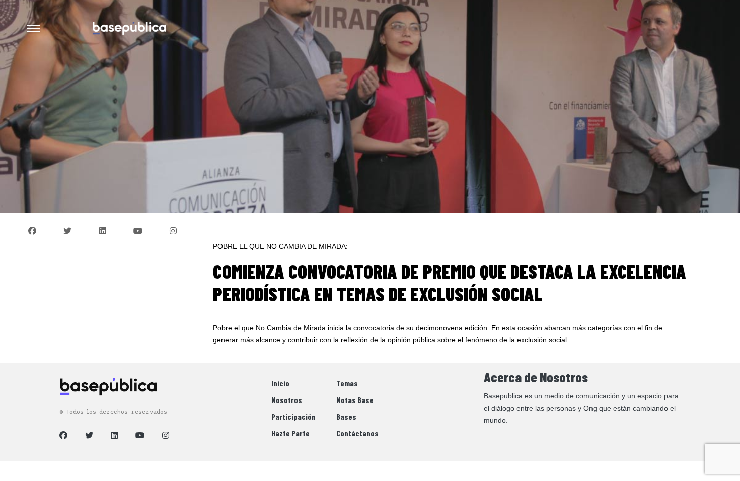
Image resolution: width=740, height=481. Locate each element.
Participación (293, 416)
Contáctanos (357, 433)
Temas (347, 383)
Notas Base (355, 399)
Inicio (280, 383)
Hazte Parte (290, 433)
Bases (346, 416)
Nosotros (286, 399)
